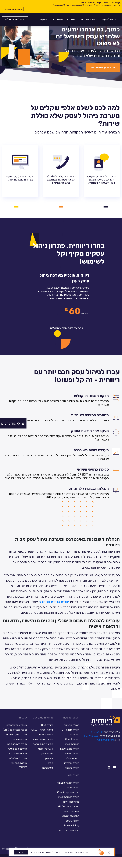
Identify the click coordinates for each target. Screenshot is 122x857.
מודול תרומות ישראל (43, 744)
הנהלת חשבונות (71, 725)
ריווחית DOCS (46, 725)
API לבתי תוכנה (45, 748)
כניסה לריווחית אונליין (15, 19)
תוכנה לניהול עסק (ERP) (15, 729)
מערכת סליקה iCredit (68, 792)
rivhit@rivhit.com (105, 739)
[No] (109, 852)
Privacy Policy (71, 825)
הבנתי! (21, 852)
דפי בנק (49, 758)
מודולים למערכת (43, 717)
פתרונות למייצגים (89, 19)
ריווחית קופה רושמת (69, 748)
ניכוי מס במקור (20, 739)
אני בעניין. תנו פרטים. (103, 67)
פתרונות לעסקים (110, 19)
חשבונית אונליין (72, 744)
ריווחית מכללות (72, 767)
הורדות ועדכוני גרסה (69, 830)
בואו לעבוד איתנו (71, 801)
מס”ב (50, 763)
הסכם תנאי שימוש (70, 816)
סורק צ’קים (47, 767)
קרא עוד (34, 852)
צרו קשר (43, 19)
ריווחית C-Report (70, 729)
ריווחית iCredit (72, 739)
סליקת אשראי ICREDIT (42, 729)
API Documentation (68, 806)
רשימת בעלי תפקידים (16, 725)
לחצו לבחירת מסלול (13, 9)
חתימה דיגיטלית (45, 734)
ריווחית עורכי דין (71, 763)
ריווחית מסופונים (71, 753)
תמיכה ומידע (58, 19)
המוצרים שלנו (71, 717)
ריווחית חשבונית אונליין (68, 797)
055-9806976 (91, 736)
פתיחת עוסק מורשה (17, 748)
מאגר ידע (71, 19)
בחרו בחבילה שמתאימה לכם (66, 328)
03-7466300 (97, 732)
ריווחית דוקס (73, 787)
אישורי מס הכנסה (71, 811)
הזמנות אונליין (72, 758)
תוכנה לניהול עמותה (17, 744)
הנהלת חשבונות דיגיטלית (19, 765)
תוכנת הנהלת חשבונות (54, 602)
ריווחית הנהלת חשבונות (68, 782)
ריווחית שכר (73, 734)
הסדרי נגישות (72, 820)
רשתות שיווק (47, 753)
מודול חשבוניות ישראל (42, 739)
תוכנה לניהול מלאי (18, 758)
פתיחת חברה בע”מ (17, 753)
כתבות (23, 717)
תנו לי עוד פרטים (13, 423)
